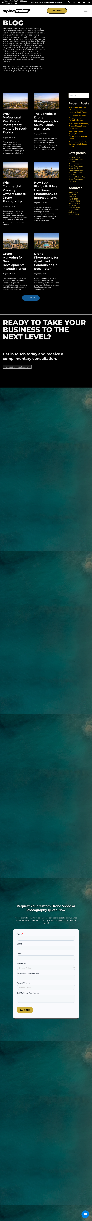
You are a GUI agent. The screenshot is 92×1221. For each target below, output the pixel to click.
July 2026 (72, 194)
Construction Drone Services (76, 160)
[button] (31, 298)
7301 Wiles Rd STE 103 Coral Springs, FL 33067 (15, 2)
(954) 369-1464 (56, 2)
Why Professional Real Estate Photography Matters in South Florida (78, 110)
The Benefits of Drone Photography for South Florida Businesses (46, 121)
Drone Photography (76, 166)
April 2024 (72, 212)
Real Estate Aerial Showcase (75, 173)
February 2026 (74, 201)
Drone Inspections (76, 164)
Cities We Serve (75, 157)
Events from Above (76, 170)
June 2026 (72, 197)
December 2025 (75, 203)
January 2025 (74, 210)
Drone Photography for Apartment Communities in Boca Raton (46, 261)
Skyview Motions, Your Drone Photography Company (77, 179)
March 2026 (73, 199)
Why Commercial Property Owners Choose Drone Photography (79, 126)
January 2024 (74, 214)
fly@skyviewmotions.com (43, 2)
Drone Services (74, 168)
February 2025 (74, 207)
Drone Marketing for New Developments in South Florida (78, 144)
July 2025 (72, 205)
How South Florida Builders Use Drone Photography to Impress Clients (45, 190)
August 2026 (73, 192)
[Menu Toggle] (85, 10)
